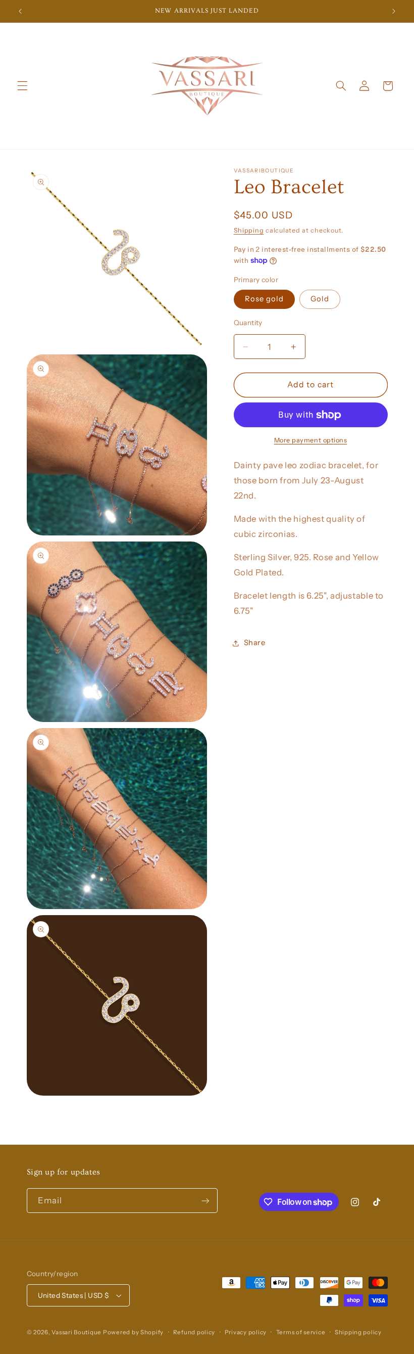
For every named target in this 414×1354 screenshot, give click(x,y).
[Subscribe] (205, 1200)
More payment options (310, 440)
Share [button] (255, 642)
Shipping (249, 230)
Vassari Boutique (77, 1332)
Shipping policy (358, 1332)
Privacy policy (246, 1332)
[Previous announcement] (20, 11)
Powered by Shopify (133, 1332)
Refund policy (194, 1332)
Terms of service (301, 1332)
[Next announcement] (394, 11)
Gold (319, 298)
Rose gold (264, 298)
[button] (22, 86)
